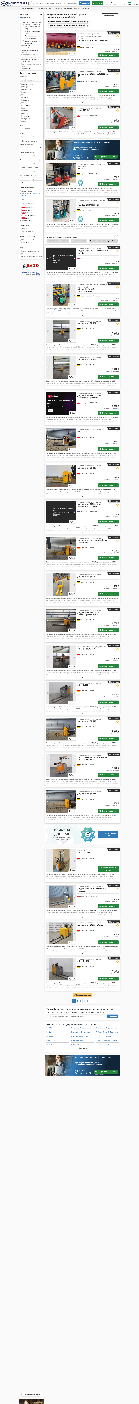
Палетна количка (32, 36)
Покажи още (83, 1048)
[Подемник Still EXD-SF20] (61, 860)
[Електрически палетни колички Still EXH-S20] (61, 969)
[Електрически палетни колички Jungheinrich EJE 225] (61, 476)
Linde (25, 97)
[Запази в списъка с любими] (117, 36)
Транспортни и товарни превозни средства (31, 56)
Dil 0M (48, 1032)
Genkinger (26, 116)
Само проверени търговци (32, 256)
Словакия (29, 213)
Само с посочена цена (29, 141)
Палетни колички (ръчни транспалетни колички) (33, 26)
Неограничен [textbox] (27, 203)
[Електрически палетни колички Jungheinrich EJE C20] (61, 584)
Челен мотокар (32, 39)
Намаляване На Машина (80, 1032)
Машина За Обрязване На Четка (83, 1028)
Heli (24, 121)
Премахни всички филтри (98, 26)
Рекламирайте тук (32, 1394)
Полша (28, 210)
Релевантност (111, 15)
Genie (25, 113)
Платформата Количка (79, 1036)
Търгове (26, 242)
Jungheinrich (28, 84)
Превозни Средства (78, 1040)
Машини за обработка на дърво (30, 60)
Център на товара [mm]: (28, 175)
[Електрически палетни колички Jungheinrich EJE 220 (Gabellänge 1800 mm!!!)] (61, 548)
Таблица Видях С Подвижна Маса (109, 1032)
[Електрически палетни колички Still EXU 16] (61, 440)
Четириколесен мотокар (33, 32)
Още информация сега (108, 834)
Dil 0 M (49, 1028)
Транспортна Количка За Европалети (110, 1040)
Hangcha (26, 119)
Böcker (25, 111)
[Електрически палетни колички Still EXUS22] (61, 693)
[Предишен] (48, 44)
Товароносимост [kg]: (27, 152)
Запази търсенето (83, 995)
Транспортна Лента (103, 1044)
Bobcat (25, 95)
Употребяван (28, 231)
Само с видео (28, 254)
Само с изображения (31, 251)
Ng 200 (49, 1044)
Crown (25, 100)
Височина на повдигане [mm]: (30, 160)
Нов (24, 228)
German (49, 1036)
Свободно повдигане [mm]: (29, 168)
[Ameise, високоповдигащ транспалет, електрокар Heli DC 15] (61, 174)
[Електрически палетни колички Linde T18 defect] (61, 118)
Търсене (85, 3)
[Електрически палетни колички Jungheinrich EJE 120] (61, 331)
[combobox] (31, 203)
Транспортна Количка (104, 1036)
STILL (25, 87)
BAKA (25, 108)
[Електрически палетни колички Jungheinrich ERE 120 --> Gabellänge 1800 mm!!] (61, 620)
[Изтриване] (87, 22)
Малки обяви (28, 240)
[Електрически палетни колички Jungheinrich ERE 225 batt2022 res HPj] (61, 82)
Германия (29, 207)
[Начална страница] (19, 8)
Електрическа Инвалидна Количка (104, 241)
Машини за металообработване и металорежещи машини (30, 49)
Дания (28, 218)
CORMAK (26, 89)
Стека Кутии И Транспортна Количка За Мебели (114, 1028)
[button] (136, 3)
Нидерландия (30, 215)
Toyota (25, 92)
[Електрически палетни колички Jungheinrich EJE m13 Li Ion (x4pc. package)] (61, 897)
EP (24, 103)
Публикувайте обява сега (105, 156)
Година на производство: (28, 144)
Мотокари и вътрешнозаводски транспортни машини (31, 20)
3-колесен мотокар (33, 41)
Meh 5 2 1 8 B (51, 1040)
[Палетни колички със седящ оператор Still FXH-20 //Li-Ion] (61, 657)
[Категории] (30, 3)
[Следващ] (74, 44)
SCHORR (26, 105)
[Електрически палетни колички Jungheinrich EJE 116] (61, 729)
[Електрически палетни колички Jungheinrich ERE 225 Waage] (61, 933)
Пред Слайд (75, 1044)
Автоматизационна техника (31, 65)
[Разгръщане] (82, 66)
